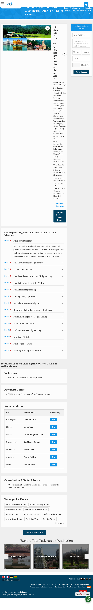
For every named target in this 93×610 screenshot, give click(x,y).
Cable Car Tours (32, 519)
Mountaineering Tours (39, 504)
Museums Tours (12, 514)
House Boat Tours (31, 514)
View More (59, 523)
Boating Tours (49, 519)
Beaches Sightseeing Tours (36, 509)
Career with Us (66, 584)
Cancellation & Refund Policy (41, 587)
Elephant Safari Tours (52, 514)
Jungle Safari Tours (14, 519)
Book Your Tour (34, 532)
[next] (87, 556)
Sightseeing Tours (13, 509)
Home (66, 8)
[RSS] (89, 587)
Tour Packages (75, 8)
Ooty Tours (56, 556)
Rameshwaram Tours (27, 556)
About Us (41, 584)
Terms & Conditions (81, 584)
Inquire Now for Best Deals (59, 216)
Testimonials (60, 587)
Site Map (81, 587)
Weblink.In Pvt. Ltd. (27, 595)
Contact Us (71, 587)
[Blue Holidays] (10, 4)
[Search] (86, 4)
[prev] (6, 556)
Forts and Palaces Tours (16, 504)
